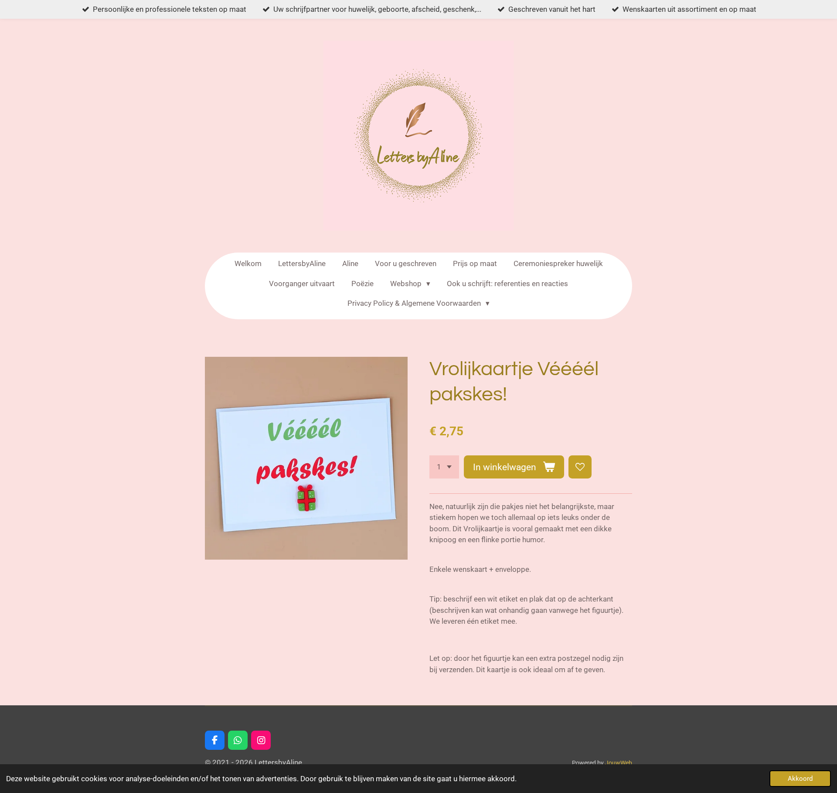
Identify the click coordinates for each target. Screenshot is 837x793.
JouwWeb (618, 762)
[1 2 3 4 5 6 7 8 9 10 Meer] (444, 467)
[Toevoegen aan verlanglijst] (580, 467)
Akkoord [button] (800, 779)
